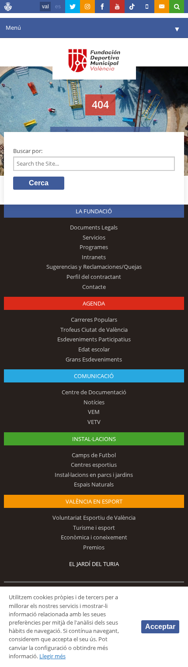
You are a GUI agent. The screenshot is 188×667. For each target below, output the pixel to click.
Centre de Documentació (94, 392)
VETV (94, 422)
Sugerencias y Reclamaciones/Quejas (94, 267)
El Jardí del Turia (94, 564)
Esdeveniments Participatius (94, 339)
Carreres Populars (94, 319)
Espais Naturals (94, 484)
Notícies (94, 402)
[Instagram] (87, 6)
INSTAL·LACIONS (94, 439)
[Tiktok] (132, 6)
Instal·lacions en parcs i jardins (94, 475)
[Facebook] (102, 6)
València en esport (94, 501)
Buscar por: (27, 151)
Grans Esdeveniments (94, 359)
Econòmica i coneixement (94, 537)
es (58, 6)
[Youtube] (117, 6)
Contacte (94, 287)
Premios (93, 547)
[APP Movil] (146, 6)
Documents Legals (94, 227)
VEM (94, 412)
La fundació (94, 211)
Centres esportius (94, 465)
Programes (94, 247)
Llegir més (52, 656)
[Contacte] (161, 6)
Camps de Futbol (94, 455)
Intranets (94, 257)
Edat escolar (94, 349)
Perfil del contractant (93, 277)
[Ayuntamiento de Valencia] (8, 8)
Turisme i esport (94, 528)
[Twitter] (72, 6)
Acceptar (160, 626)
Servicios (94, 237)
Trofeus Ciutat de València (94, 330)
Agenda (94, 303)
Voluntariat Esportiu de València (94, 517)
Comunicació (94, 376)
